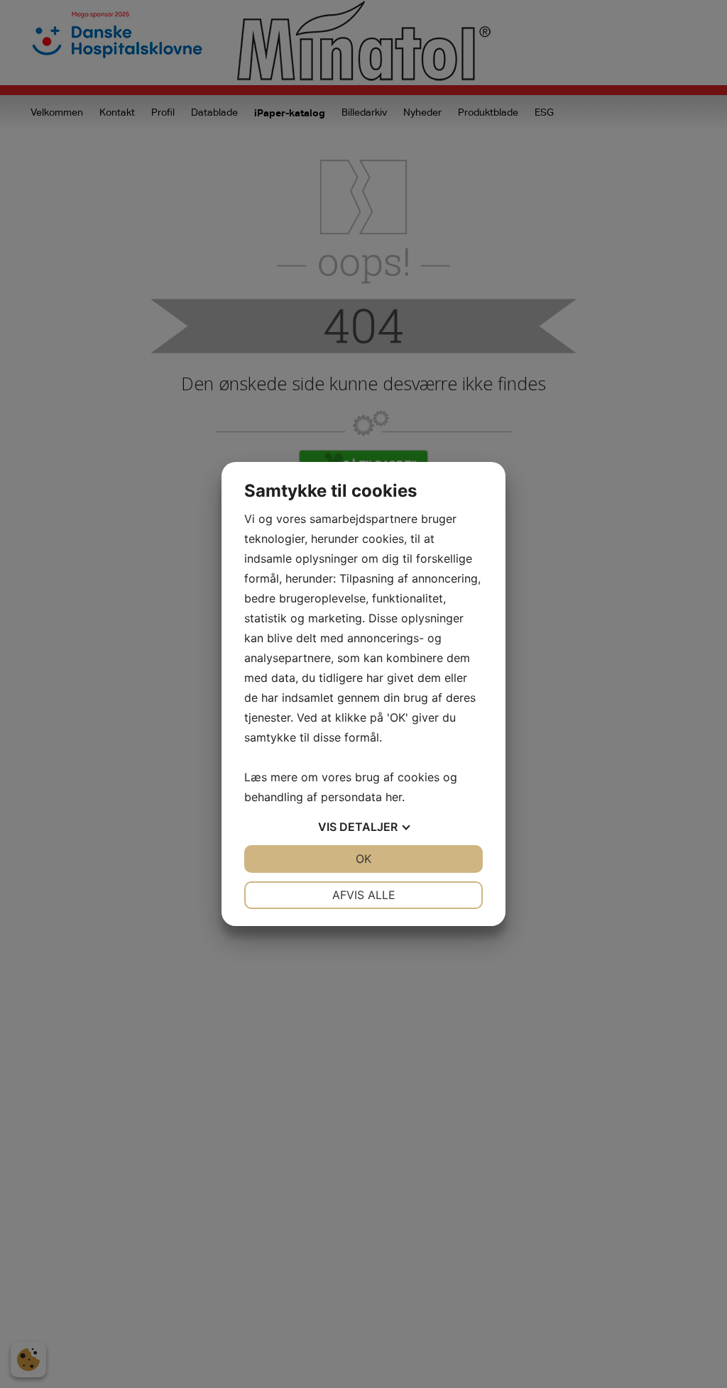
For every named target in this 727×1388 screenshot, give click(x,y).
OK (363, 859)
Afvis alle (363, 895)
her (394, 797)
